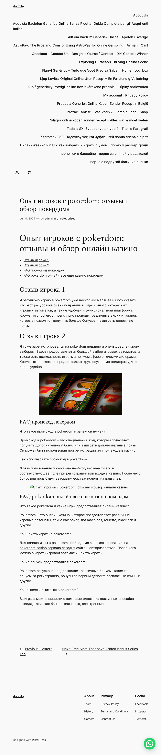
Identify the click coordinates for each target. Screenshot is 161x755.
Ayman (132, 45)
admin (49, 218)
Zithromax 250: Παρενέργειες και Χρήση (72, 137)
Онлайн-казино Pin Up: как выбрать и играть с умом (64, 145)
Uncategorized (66, 218)
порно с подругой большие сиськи (119, 162)
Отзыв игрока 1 (36, 260)
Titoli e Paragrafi (135, 129)
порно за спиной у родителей (123, 154)
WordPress (39, 739)
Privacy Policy (136, 95)
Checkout (39, 54)
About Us (140, 15)
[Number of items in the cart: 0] (29, 172)
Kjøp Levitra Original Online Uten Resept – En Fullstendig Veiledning (94, 79)
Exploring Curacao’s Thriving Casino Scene (113, 62)
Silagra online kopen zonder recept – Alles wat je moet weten (99, 120)
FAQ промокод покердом (44, 270)
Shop (144, 112)
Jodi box (141, 70)
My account (112, 95)
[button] (150, 744)
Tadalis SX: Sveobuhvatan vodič (92, 129)
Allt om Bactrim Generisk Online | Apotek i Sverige (108, 37)
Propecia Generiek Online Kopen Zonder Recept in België (102, 104)
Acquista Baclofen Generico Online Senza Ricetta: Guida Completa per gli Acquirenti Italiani (80, 26)
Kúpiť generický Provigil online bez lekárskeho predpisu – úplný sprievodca (88, 87)
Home (126, 70)
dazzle (18, 6)
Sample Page (126, 112)
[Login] (17, 172)
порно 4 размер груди (129, 145)
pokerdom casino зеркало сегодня (47, 548)
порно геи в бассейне (78, 154)
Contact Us (59, 54)
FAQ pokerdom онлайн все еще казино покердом (63, 275)
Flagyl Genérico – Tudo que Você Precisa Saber (80, 70)
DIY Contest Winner (132, 54)
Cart (144, 45)
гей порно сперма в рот (128, 137)
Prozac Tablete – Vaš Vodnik (89, 112)
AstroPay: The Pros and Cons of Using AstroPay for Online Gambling (68, 45)
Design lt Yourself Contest (92, 54)
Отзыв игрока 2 (36, 265)
